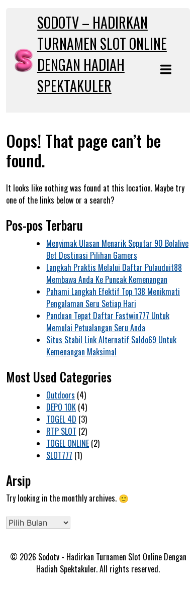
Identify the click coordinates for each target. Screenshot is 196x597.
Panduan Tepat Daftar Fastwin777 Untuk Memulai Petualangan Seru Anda (107, 322)
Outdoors (60, 395)
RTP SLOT (61, 431)
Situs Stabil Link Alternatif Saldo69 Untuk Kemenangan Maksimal (111, 346)
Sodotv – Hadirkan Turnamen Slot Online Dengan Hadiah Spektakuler (102, 54)
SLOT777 (59, 455)
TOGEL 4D (61, 419)
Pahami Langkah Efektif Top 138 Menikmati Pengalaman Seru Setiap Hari (113, 297)
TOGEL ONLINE (67, 443)
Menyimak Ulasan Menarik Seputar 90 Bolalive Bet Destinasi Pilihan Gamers (117, 249)
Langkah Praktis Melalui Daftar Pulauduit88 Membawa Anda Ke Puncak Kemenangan (114, 273)
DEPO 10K (61, 407)
